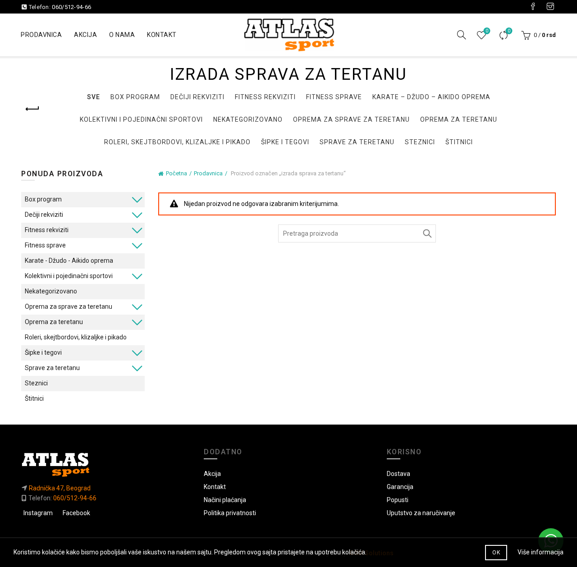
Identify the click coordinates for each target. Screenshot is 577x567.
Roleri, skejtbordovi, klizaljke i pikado (177, 142)
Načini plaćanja (225, 499)
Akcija (85, 34)
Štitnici (459, 142)
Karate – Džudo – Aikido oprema (431, 97)
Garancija (400, 486)
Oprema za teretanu (458, 119)
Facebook (76, 513)
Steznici (420, 142)
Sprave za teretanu (357, 142)
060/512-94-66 (71, 7)
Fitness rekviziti (265, 97)
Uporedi (509, 30)
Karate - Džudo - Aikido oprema (69, 260)
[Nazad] (32, 109)
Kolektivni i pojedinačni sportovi (141, 119)
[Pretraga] (461, 34)
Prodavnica (41, 34)
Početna (176, 173)
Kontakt (162, 34)
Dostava (398, 473)
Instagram (38, 513)
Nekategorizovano (248, 119)
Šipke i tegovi (285, 142)
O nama (122, 34)
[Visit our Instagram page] (550, 7)
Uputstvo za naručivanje (421, 513)
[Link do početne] (105, 464)
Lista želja (486, 30)
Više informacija (540, 552)
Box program (135, 97)
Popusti (397, 499)
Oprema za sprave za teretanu (351, 119)
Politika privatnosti (230, 513)
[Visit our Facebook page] (532, 7)
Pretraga (427, 233)
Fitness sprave (334, 97)
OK (496, 552)
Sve (93, 97)
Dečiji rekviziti (197, 97)
